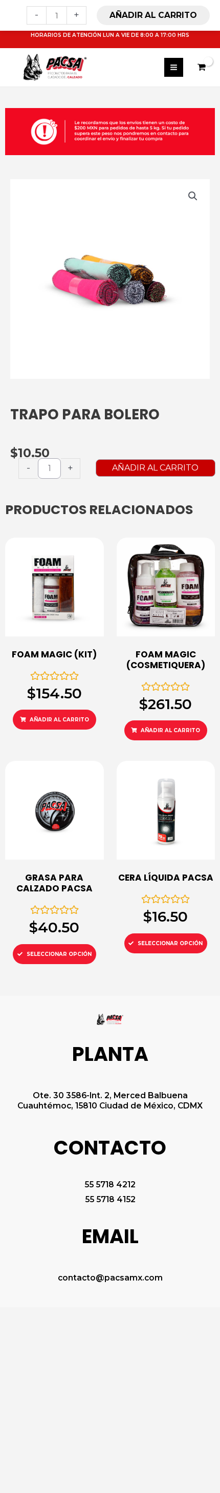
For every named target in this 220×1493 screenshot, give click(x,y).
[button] (193, 196)
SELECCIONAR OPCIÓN (59, 954)
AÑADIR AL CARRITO (155, 468)
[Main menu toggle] (173, 67)
